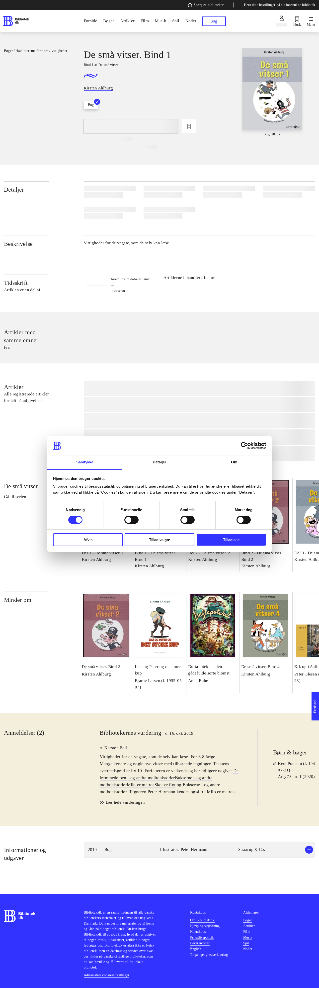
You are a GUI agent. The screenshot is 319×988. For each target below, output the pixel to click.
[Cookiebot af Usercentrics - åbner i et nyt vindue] (244, 445)
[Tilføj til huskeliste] (189, 126)
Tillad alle (231, 540)
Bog (91, 105)
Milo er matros (141, 784)
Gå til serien (15, 496)
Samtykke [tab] (84, 462)
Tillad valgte (159, 540)
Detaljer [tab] (159, 462)
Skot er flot (165, 784)
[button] (199, 850)
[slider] (272, 92)
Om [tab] (234, 462)
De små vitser (21, 486)
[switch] (131, 520)
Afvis (87, 540)
